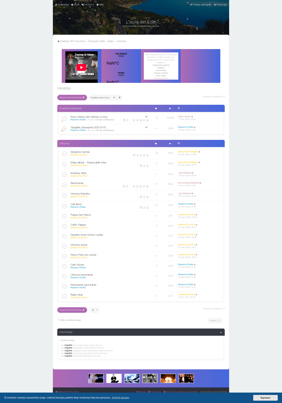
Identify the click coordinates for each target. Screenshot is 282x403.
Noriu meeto (161, 75)
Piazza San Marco (80, 214)
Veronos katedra (80, 193)
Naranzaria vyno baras (83, 284)
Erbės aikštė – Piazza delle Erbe (88, 162)
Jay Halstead (184, 172)
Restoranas (76, 183)
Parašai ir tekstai (161, 73)
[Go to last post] (192, 116)
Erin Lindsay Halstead (188, 182)
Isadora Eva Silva (78, 154)
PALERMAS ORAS (121, 60)
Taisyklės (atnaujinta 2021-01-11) (88, 127)
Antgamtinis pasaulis (160, 65)
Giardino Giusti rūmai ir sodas (86, 234)
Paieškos (160, 68)
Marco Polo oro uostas (83, 254)
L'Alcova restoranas (81, 274)
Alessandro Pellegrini (188, 151)
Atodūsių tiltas (78, 173)
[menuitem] (75, 4)
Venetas (64, 88)
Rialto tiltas (76, 294)
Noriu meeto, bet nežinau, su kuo (89, 116)
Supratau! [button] (265, 398)
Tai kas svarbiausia (104, 119)
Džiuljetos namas (80, 151)
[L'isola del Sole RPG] (96, 378)
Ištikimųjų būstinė (161, 78)
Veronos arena (78, 244)
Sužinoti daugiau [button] (120, 397)
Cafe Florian (77, 264)
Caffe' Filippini (78, 224)
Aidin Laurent (184, 116)
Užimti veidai (161, 70)
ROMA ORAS (121, 79)
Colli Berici (76, 204)
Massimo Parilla (78, 119)
